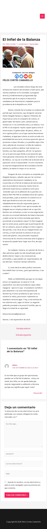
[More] (30, 76)
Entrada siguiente (23, 335)
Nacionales (34, 44)
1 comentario (22, 44)
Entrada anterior (23, 328)
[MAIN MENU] (42, 16)
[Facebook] (17, 76)
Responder (38, 393)
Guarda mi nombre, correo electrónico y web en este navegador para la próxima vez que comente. (22, 485)
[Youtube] (26, 76)
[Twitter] (21, 76)
